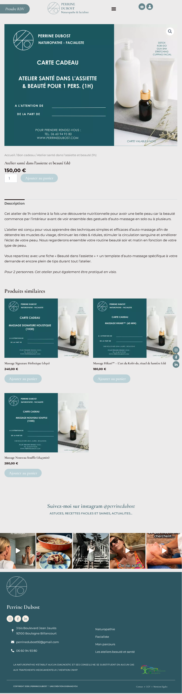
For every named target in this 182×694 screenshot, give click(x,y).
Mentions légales (160, 686)
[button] (113, 9)
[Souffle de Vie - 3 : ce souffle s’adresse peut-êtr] (91, 551)
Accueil (9, 155)
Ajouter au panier (39, 178)
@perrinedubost (119, 506)
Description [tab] (14, 203)
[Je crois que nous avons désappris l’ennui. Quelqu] (127, 551)
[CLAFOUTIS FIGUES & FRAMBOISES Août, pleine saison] (54, 551)
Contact (139, 686)
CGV (148, 686)
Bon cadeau (26, 155)
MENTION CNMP (68, 670)
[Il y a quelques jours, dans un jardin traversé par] (164, 551)
